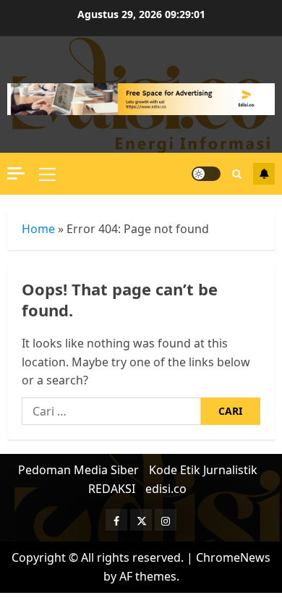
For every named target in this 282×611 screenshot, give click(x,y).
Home (38, 229)
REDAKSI (111, 489)
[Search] (237, 174)
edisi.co (166, 489)
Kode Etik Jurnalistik (203, 470)
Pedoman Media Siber (78, 470)
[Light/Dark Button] (206, 174)
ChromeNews (233, 557)
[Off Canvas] (16, 173)
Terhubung (264, 174)
